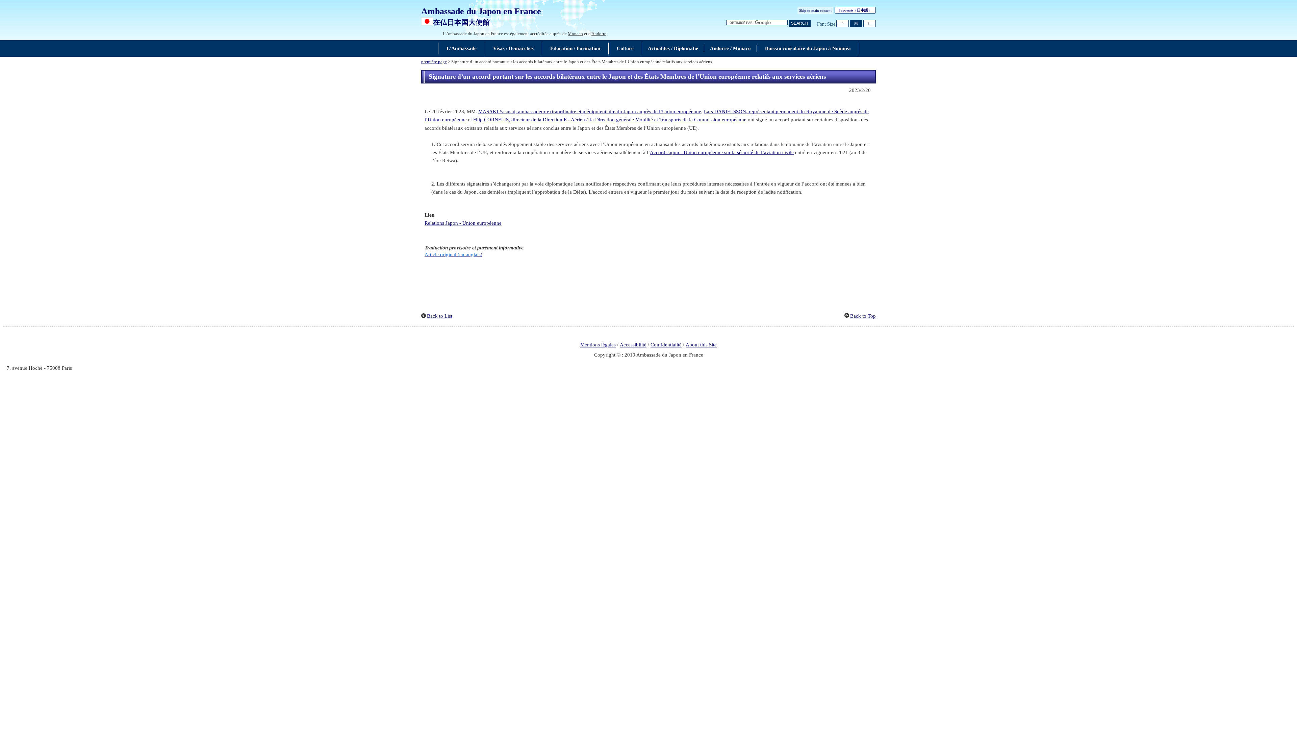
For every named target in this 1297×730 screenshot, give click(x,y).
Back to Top (863, 316)
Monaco (575, 33)
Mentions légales (598, 345)
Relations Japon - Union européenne (463, 223)
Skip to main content (815, 10)
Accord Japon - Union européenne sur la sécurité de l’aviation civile (722, 152)
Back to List (439, 316)
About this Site (701, 345)
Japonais (855, 10)
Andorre (598, 33)
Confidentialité (666, 345)
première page (434, 61)
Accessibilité (633, 345)
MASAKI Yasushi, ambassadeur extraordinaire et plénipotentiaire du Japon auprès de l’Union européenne (589, 111)
